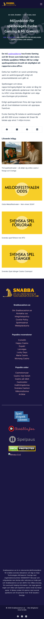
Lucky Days (22, 352)
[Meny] (41, 4)
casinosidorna (14, 54)
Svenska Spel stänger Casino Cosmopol (17, 271)
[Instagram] (22, 616)
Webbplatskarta (22, 325)
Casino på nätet (22, 379)
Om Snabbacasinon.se (22, 310)
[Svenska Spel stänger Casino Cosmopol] (22, 256)
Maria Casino (22, 355)
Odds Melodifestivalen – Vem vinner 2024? (18, 204)
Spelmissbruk (22, 322)
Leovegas (22, 349)
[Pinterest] (27, 130)
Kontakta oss (22, 313)
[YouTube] (26, 616)
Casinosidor (22, 382)
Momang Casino (22, 358)
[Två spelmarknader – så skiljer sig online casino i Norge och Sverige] (22, 153)
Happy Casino (22, 343)
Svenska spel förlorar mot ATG (13, 238)
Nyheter (11, 37)
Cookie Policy (22, 319)
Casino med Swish (22, 376)
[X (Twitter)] (17, 130)
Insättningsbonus (22, 385)
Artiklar (22, 394)
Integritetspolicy (22, 316)
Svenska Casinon (22, 388)
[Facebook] (7, 130)
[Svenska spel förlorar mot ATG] (22, 222)
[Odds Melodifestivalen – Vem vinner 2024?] (22, 189)
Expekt (22, 346)
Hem (4, 37)
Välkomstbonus (22, 391)
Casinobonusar (22, 373)
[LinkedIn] (37, 130)
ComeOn (22, 340)
